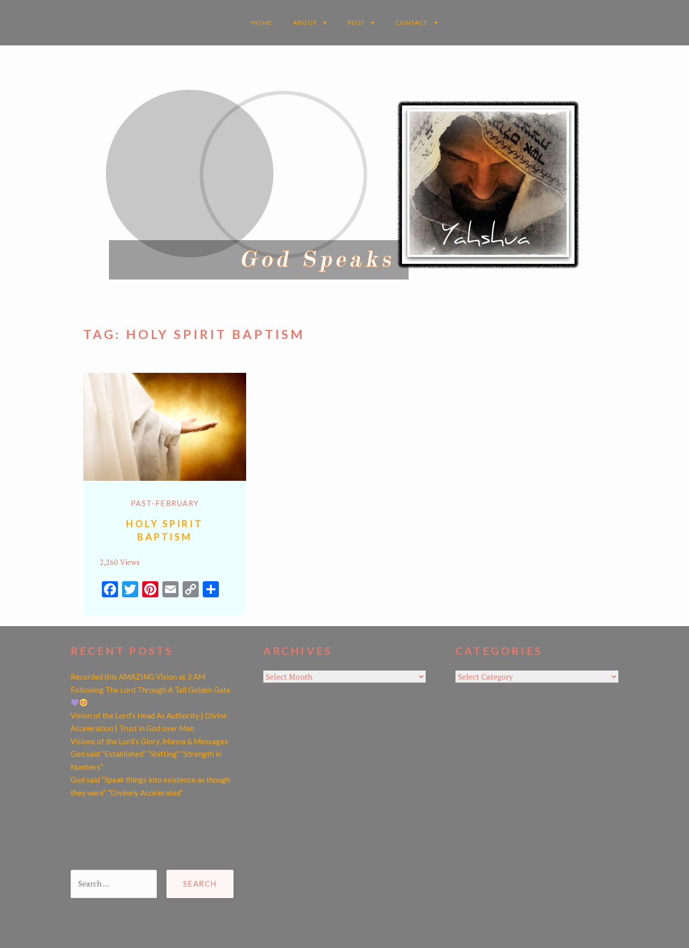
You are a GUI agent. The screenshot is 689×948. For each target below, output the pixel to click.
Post (356, 22)
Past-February (165, 503)
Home (261, 22)
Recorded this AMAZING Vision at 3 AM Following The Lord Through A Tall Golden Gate (151, 683)
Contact (411, 22)
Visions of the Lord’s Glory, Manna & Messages (149, 741)
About (305, 22)
